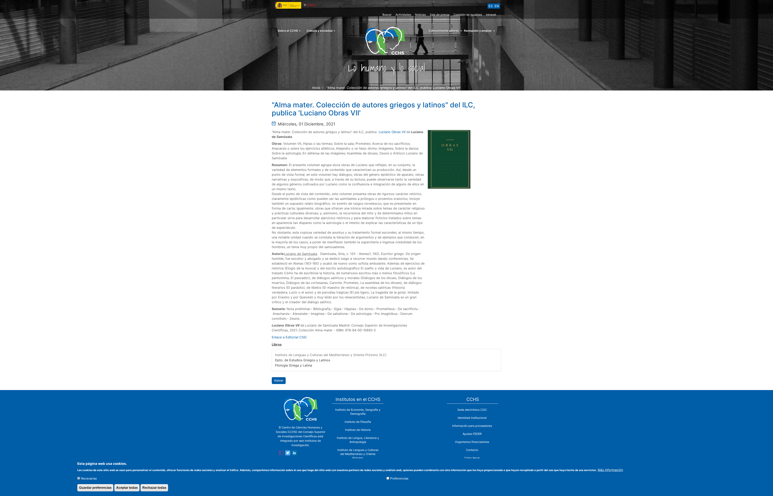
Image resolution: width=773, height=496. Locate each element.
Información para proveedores (472, 425)
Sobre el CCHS (288, 30)
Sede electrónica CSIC (472, 409)
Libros (277, 344)
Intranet (491, 14)
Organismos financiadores (472, 442)
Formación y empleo (478, 30)
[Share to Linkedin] (294, 453)
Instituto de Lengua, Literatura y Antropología (358, 440)
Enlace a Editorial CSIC (289, 337)
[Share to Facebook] (281, 453)
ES (491, 6)
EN (497, 6)
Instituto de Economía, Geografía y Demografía (357, 411)
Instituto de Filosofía (358, 421)
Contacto (472, 450)
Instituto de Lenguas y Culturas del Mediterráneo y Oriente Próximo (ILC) (330, 355)
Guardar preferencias (95, 487)
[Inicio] (386, 41)
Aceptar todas (127, 487)
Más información (610, 470)
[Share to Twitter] (287, 453)
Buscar (387, 14)
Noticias (420, 14)
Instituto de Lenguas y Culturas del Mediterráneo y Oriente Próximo (357, 454)
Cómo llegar (472, 458)
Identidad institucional (472, 417)
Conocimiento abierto (444, 30)
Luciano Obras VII (392, 132)
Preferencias (399, 478)
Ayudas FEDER (472, 433)
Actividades (403, 14)
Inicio (316, 88)
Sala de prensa (440, 14)
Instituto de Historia (358, 429)
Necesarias (89, 478)
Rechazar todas (154, 487)
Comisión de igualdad (468, 14)
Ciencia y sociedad (320, 30)
